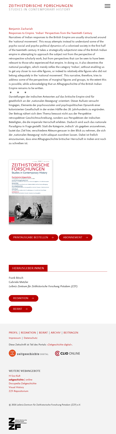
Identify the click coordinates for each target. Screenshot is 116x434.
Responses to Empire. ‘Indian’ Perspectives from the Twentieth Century (50, 33)
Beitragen (71, 332)
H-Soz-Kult (14, 376)
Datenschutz (30, 338)
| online (20, 380)
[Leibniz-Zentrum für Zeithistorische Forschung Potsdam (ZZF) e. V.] (18, 429)
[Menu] (107, 5)
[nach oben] (110, 428)
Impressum (15, 338)
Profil (13, 332)
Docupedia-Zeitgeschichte (22, 383)
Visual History (16, 387)
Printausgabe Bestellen (30, 237)
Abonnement (72, 237)
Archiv (56, 332)
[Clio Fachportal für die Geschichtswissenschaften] (67, 356)
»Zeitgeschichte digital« (59, 345)
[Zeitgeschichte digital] (31, 356)
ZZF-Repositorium (18, 391)
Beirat (17, 309)
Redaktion (20, 298)
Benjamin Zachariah (21, 29)
